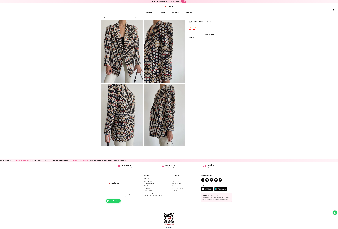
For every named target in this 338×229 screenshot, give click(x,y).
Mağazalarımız (176, 181)
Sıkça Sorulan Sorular (149, 183)
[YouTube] (220, 180)
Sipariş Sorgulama (148, 181)
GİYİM (163, 12)
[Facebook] (202, 180)
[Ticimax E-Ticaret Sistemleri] (169, 228)
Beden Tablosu (147, 186)
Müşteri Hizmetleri (177, 186)
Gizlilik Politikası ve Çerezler (199, 209)
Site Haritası (229, 209)
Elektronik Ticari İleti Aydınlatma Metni (154, 195)
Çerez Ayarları (221, 209)
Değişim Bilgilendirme (149, 178)
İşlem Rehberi (147, 188)
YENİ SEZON (150, 12)
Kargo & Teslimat (148, 190)
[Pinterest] (216, 180)
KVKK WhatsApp (148, 193)
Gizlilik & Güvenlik (177, 183)
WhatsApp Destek (114, 200)
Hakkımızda (175, 178)
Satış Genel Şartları (211, 209)
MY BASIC (189, 12)
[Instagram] (207, 180)
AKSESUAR (175, 12)
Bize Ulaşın (175, 190)
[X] (211, 180)
